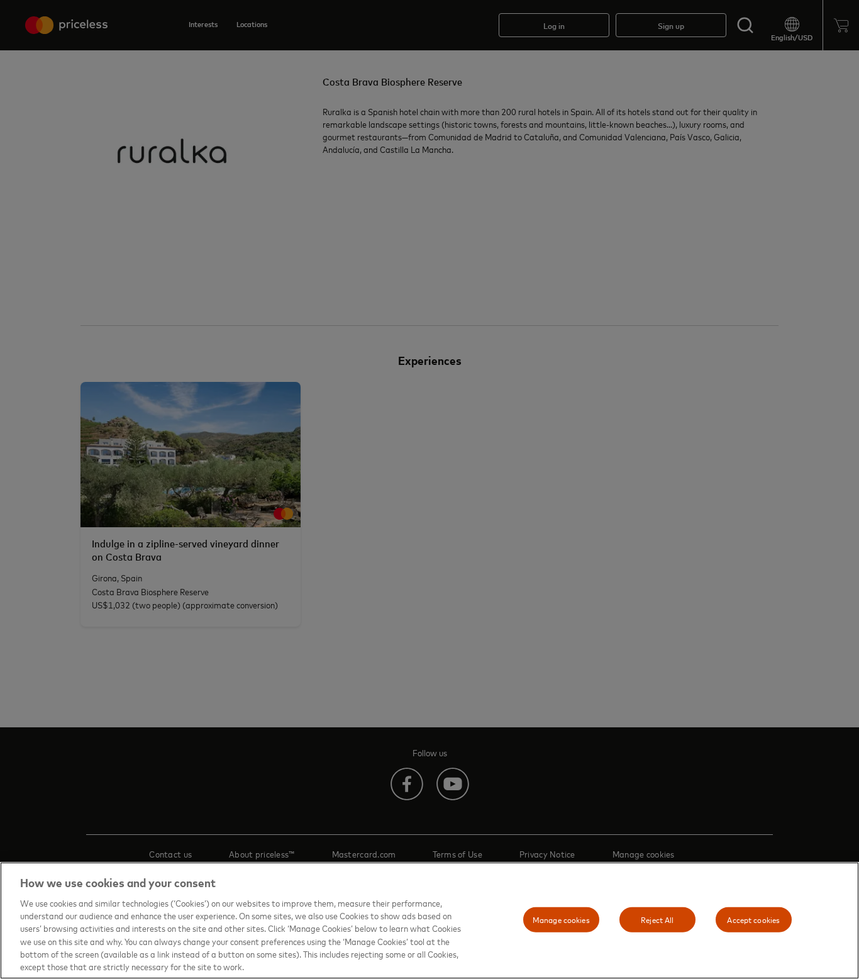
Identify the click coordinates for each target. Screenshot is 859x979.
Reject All (657, 919)
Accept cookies (753, 919)
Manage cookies (561, 919)
